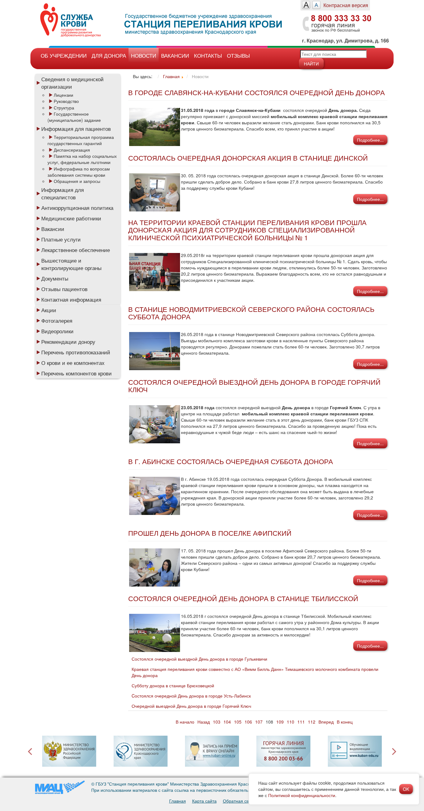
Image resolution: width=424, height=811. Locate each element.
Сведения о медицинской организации (72, 82)
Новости (143, 55)
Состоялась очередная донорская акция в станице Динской (248, 157)
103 (216, 722)
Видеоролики (57, 331)
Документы (54, 278)
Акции (48, 310)
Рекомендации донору (68, 341)
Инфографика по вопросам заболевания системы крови (78, 172)
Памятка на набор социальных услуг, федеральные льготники (82, 159)
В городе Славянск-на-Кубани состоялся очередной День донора (256, 92)
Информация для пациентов (76, 128)
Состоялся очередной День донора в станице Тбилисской (243, 598)
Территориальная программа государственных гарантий (80, 140)
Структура (64, 107)
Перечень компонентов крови (76, 373)
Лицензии (63, 95)
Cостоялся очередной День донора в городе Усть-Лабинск (191, 696)
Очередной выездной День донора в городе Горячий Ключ (191, 706)
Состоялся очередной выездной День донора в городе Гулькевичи (199, 659)
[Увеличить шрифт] (306, 5)
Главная (177, 801)
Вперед (326, 722)
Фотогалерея (56, 320)
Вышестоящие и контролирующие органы (71, 264)
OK (406, 789)
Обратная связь (239, 801)
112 (311, 722)
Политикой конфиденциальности (301, 795)
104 (227, 722)
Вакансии (175, 55)
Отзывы (238, 55)
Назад (203, 722)
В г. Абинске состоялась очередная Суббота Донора (230, 461)
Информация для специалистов (62, 193)
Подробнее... (370, 140)
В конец (345, 722)
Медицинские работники (71, 218)
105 (237, 722)
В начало (185, 722)
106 (248, 722)
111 (301, 722)
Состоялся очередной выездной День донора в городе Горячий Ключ (254, 385)
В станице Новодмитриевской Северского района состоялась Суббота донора (251, 312)
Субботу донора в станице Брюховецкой (173, 685)
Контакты (208, 55)
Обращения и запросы (77, 181)
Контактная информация (71, 299)
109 (280, 722)
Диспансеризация (72, 150)
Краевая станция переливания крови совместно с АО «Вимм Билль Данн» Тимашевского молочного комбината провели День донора (255, 672)
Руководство (66, 101)
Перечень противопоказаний (75, 352)
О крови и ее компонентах (73, 362)
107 (259, 722)
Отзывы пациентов (64, 289)
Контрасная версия (345, 5)
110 (290, 722)
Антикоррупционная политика (77, 207)
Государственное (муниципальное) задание (74, 117)
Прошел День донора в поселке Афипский (209, 533)
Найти (311, 63)
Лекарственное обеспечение (75, 250)
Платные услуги (61, 239)
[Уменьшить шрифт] (316, 5)
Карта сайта (204, 801)
